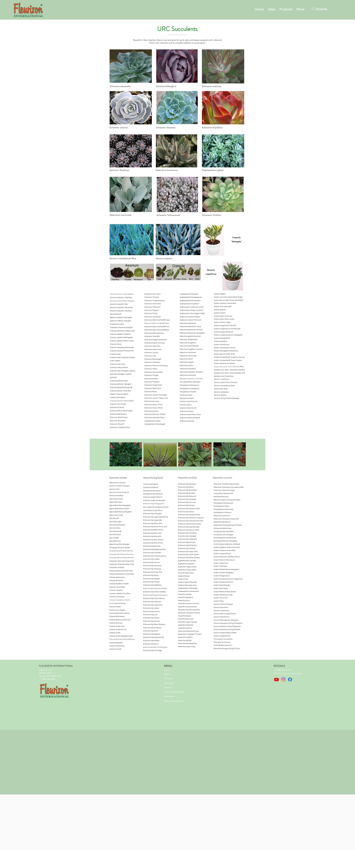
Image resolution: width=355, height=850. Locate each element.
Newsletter (169, 696)
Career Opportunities (174, 692)
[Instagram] (283, 679)
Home (167, 669)
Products (168, 678)
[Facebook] (290, 679)
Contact (168, 687)
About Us (168, 683)
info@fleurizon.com (283, 670)
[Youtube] (276, 679)
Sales (166, 674)
